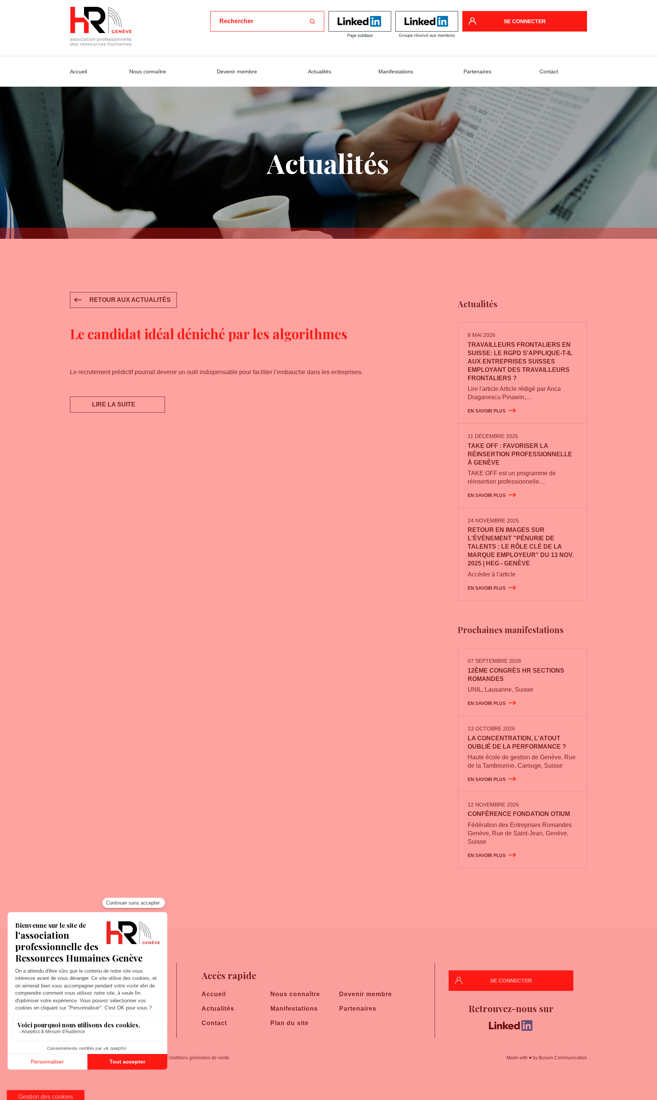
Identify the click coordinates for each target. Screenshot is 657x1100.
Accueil (78, 71)
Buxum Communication (563, 1057)
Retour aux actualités (130, 300)
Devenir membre (237, 71)
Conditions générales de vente (197, 1057)
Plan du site (289, 1023)
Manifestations (395, 71)
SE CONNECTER (525, 21)
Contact (549, 71)
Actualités (319, 71)
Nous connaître (147, 71)
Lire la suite (113, 404)
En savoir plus (487, 411)
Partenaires (477, 71)
